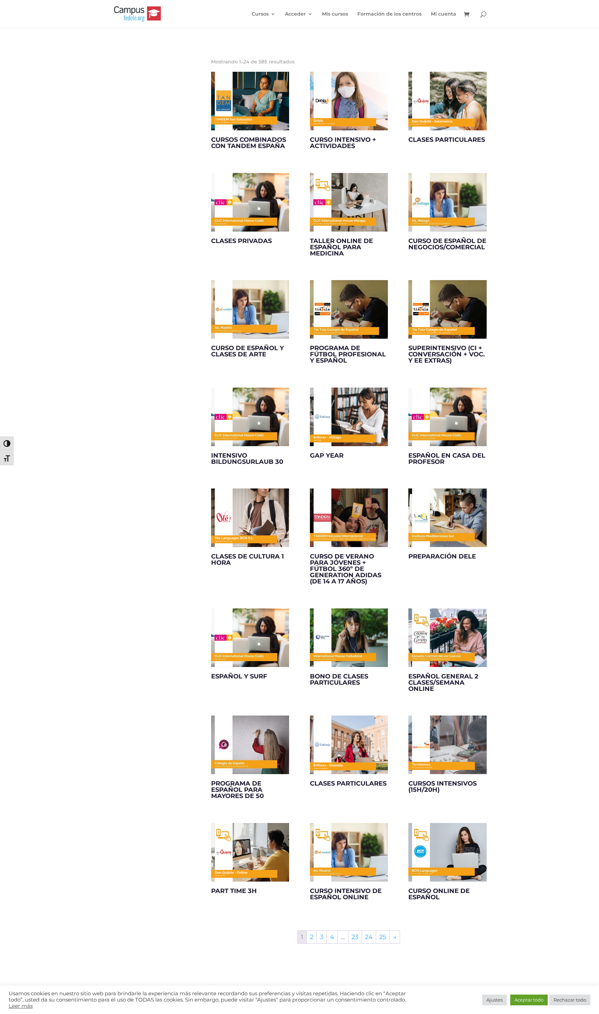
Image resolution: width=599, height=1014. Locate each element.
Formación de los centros (389, 14)
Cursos (260, 14)
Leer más (21, 1006)
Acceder (295, 14)
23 (354, 937)
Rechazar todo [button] (570, 1000)
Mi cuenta (443, 14)
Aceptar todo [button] (529, 1000)
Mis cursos (335, 14)
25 (382, 937)
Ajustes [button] (494, 1000)
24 (369, 937)
